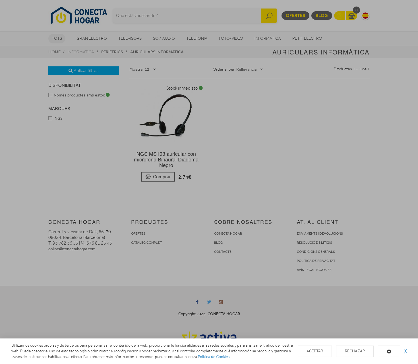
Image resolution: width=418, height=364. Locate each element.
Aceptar (315, 351)
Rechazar (355, 351)
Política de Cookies (213, 356)
